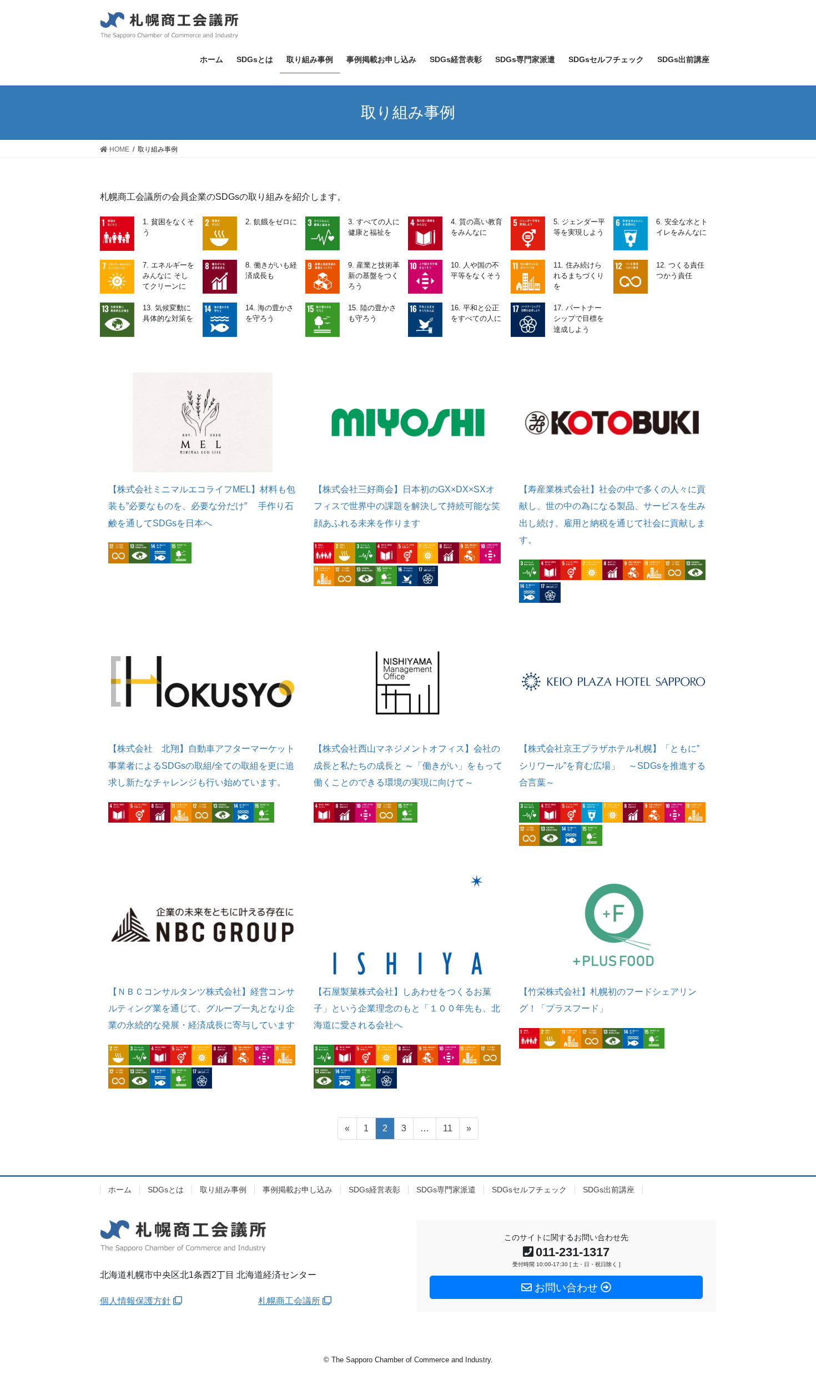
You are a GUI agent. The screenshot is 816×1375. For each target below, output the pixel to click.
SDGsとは (166, 1189)
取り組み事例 (223, 1189)
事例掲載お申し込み (298, 1189)
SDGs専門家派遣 (446, 1189)
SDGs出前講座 (608, 1189)
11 (447, 1131)
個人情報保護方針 (135, 1301)
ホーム (120, 1189)
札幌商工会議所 (289, 1301)
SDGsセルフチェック (529, 1189)
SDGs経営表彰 (374, 1189)
